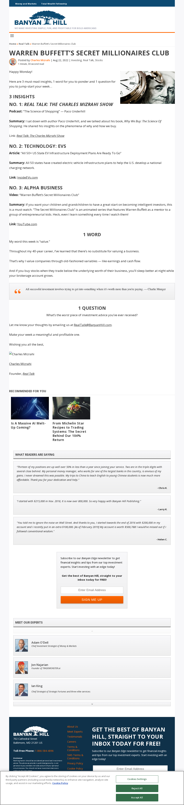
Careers (71, 741)
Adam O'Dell (39, 643)
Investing (76, 60)
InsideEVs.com (27, 177)
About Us (72, 726)
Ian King (36, 686)
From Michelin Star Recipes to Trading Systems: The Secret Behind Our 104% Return (69, 431)
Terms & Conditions (73, 748)
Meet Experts (75, 731)
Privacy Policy (75, 763)
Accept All (137, 797)
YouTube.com (27, 224)
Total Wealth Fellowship (54, 3)
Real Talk (24, 43)
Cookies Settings (137, 779)
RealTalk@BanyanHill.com (93, 325)
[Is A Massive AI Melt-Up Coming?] (30, 408)
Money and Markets (25, 3)
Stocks (99, 60)
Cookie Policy (75, 768)
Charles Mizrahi (40, 60)
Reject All (137, 788)
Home (12, 43)
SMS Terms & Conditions (75, 756)
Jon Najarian (39, 665)
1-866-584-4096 (44, 750)
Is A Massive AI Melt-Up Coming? (28, 425)
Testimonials (74, 736)
